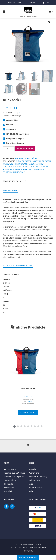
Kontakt (32, 469)
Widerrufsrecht (36, 487)
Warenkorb (34, 473)
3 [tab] (21, 426)
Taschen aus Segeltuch (14, 476)
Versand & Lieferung (38, 476)
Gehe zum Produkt (28, 412)
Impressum (28, 551)
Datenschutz (21, 548)
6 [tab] (31, 426)
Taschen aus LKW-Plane (14, 473)
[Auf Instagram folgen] (47, 2)
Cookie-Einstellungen (37, 548)
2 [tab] (18, 426)
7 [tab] (34, 426)
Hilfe (31, 491)
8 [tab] (38, 426)
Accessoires (9, 487)
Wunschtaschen (11, 469)
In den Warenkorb (25, 149)
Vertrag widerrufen (28, 557)
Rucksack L (20, 158)
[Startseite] (28, 10)
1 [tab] (14, 426)
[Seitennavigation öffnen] (8, 11)
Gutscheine (9, 491)
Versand (21, 113)
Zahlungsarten (35, 480)
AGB (31, 484)
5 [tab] (28, 426)
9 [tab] (41, 426)
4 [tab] (24, 426)
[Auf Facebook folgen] (43, 2)
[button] (49, 22)
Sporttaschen (10, 480)
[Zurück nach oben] (28, 446)
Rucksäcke (32, 158)
